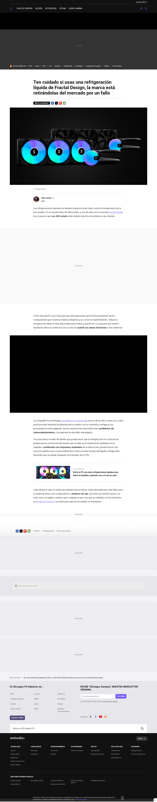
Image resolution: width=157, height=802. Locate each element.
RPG (30, 66)
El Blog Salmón (136, 750)
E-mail (64, 103)
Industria (61, 694)
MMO (36, 699)
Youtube (101, 716)
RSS (106, 716)
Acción (38, 8)
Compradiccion (116, 758)
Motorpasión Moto (97, 754)
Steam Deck (15, 709)
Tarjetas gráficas (17, 699)
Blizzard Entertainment (63, 710)
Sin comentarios (43, 103)
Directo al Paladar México (77, 781)
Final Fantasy (117, 66)
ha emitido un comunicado (74, 420)
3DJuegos (34, 750)
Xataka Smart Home (18, 761)
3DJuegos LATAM (37, 780)
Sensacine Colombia (58, 784)
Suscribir (121, 696)
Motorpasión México (98, 780)
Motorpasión (95, 750)
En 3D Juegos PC (78, 469)
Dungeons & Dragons (93, 66)
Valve (37, 66)
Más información (81, 799)
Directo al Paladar (77, 750)
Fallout (106, 66)
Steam (62, 8)
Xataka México (16, 780)
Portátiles (62, 699)
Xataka (13, 750)
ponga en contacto (45, 501)
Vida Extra (34, 754)
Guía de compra (24, 8)
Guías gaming (75, 8)
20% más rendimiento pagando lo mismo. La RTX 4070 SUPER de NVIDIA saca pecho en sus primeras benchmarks (63, 678)
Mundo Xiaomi (15, 765)
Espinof (53, 754)
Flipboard (60, 103)
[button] (47, 198)
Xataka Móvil (15, 754)
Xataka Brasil (15, 784)
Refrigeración (48, 531)
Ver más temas (17, 718)
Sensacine (54, 750)
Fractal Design (116, 212)
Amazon (57, 66)
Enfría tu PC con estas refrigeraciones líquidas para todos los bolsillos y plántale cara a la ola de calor (95, 474)
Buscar (142, 728)
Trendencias (115, 750)
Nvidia (60, 704)
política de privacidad (110, 701)
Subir (140, 739)
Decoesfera (115, 754)
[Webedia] (141, 1)
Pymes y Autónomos (138, 754)
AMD (36, 709)
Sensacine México (57, 780)
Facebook (141, 8)
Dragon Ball (68, 66)
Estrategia (50, 8)
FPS (44, 66)
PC (50, 66)
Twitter (145, 8)
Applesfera (14, 758)
